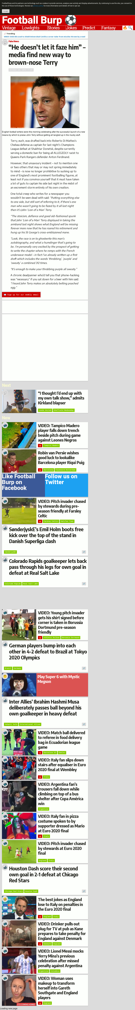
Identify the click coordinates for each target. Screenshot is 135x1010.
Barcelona (48, 470)
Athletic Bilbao (51, 637)
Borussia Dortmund (70, 637)
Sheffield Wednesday (64, 410)
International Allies (30, 724)
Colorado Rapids (13, 584)
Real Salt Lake (30, 584)
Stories (53, 28)
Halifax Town (67, 521)
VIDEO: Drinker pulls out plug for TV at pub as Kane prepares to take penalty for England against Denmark (62, 931)
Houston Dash (31, 891)
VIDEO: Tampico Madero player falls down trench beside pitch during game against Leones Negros (59, 432)
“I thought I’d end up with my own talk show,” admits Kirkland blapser (61, 398)
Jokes (71, 28)
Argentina (43, 809)
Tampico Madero (51, 445)
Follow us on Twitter (61, 480)
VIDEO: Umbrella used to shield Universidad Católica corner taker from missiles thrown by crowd (44, 37)
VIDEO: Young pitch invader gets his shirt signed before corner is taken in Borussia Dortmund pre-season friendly (61, 622)
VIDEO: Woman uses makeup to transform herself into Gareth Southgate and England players (58, 988)
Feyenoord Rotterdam (65, 470)
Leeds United (45, 410)
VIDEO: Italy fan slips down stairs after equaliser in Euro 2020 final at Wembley (62, 764)
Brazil (8, 668)
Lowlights (30, 28)
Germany (17, 668)
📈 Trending (9, 34)
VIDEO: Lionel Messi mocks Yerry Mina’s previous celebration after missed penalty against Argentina (60, 958)
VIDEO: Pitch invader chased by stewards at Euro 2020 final (62, 848)
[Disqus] (45, 347)
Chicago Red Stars (14, 891)
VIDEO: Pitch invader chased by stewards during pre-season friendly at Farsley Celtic (62, 508)
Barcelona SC (50, 752)
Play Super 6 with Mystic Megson (58, 679)
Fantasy (108, 28)
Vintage (8, 28)
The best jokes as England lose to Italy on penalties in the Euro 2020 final (60, 904)
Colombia (55, 971)
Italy (46, 777)
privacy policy (38, 6)
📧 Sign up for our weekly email (21, 294)
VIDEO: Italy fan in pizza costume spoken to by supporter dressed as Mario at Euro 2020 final (61, 823)
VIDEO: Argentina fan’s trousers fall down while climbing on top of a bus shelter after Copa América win (60, 794)
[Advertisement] (112, 71)
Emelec (62, 752)
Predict (89, 28)
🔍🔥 (128, 28)
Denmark (47, 944)
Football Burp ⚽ (39, 20)
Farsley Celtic (51, 521)
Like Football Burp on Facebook (18, 483)
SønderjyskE (10, 552)
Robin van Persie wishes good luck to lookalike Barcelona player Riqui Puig (61, 457)
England (42, 860)
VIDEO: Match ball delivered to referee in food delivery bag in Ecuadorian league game (61, 740)
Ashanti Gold (11, 724)
